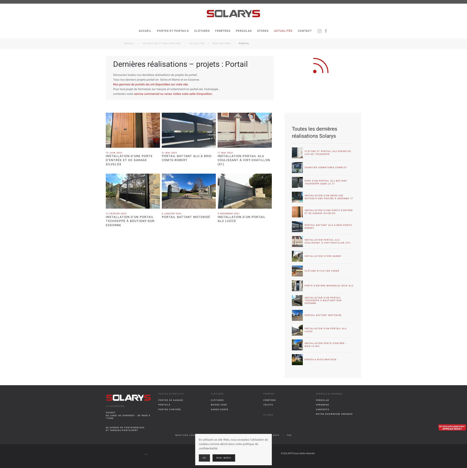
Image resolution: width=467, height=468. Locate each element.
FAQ (289, 435)
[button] (145, 454)
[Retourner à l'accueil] (233, 13)
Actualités (283, 31)
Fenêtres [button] (222, 31)
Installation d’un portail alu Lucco (242, 219)
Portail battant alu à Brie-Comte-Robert (187, 158)
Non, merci (223, 457)
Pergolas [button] (244, 31)
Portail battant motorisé (186, 217)
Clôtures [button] (202, 31)
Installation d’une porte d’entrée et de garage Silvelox (129, 160)
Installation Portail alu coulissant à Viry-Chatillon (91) (244, 160)
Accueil (145, 31)
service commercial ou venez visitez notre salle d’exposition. (173, 94)
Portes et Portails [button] (173, 31)
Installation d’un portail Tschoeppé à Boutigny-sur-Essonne (130, 221)
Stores (263, 31)
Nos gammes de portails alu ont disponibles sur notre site (150, 84)
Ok (204, 457)
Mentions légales (187, 435)
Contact (305, 31)
